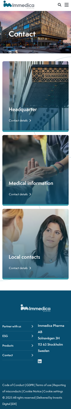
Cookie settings (53, 391)
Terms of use (43, 385)
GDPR (30, 385)
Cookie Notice (32, 391)
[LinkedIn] (40, 361)
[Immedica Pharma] (19, 4)
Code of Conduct (13, 385)
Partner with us (11, 326)
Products (7, 345)
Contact (7, 355)
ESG (5, 336)
